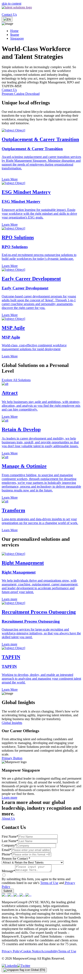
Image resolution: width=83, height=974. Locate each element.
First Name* (10, 836)
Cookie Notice (31, 951)
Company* (9, 845)
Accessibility (49, 951)
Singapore (17, 38)
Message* (8, 871)
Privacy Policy (11, 951)
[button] (41, 400)
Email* (6, 850)
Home (14, 31)
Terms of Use (49, 883)
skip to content (11, 3)
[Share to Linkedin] (9, 965)
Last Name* (10, 841)
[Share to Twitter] (23, 965)
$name (14, 34)
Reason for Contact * (16, 858)
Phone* (7, 854)
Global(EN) (38, 969)
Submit (7, 890)
